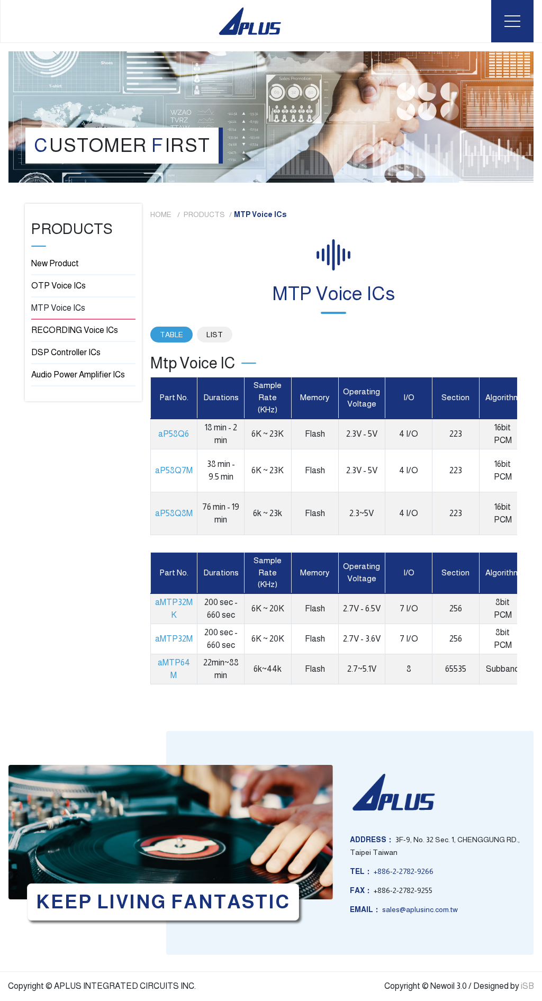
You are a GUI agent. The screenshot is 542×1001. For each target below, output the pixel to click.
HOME (161, 214)
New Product (55, 263)
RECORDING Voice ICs (74, 330)
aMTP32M (174, 638)
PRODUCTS (204, 214)
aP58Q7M (174, 470)
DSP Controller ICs (66, 352)
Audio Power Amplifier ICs (78, 374)
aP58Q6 (173, 433)
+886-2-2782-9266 (403, 871)
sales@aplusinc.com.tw (420, 909)
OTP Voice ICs (58, 285)
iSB (527, 985)
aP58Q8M (174, 513)
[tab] (171, 334)
